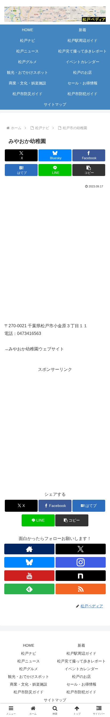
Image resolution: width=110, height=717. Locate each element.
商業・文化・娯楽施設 (28, 684)
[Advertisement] (55, 428)
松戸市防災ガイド (29, 692)
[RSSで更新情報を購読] (81, 589)
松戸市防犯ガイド (81, 692)
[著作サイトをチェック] (29, 549)
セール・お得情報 (81, 684)
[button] (88, 170)
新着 (81, 645)
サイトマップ (55, 700)
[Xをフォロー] (81, 549)
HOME (28, 645)
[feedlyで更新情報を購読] (29, 589)
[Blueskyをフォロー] (29, 562)
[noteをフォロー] (81, 575)
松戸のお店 (81, 676)
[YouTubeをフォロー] (29, 575)
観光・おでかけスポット (28, 676)
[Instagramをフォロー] (81, 562)
